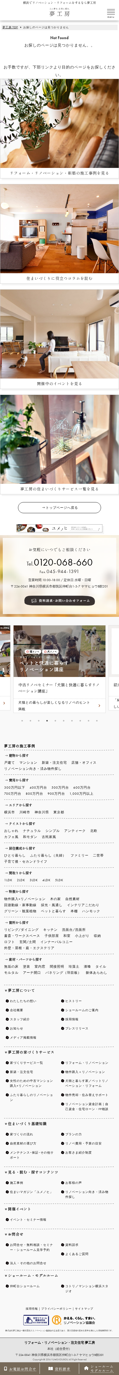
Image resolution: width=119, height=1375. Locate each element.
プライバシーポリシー (56, 1308)
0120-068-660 (63, 562)
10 (97, 721)
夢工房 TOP (10, 27)
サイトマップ (84, 1308)
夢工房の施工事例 (19, 745)
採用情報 (32, 1308)
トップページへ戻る (62, 507)
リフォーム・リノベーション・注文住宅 (59, 1342)
